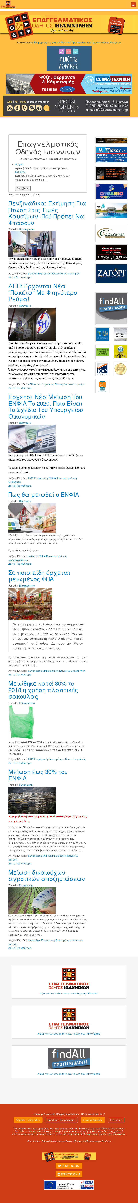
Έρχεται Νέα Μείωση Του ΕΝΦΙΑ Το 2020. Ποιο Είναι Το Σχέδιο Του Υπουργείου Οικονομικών (45, 406)
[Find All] (111, 308)
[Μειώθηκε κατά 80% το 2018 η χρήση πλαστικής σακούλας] (21, 722)
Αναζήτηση (23, 188)
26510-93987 (71, 1165)
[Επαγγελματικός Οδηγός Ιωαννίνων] (7, 4)
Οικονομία (25, 305)
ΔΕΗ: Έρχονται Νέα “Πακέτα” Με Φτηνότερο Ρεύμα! (42, 292)
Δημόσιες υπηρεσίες (28, 1120)
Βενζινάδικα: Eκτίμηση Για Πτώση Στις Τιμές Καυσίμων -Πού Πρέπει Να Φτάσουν (47, 213)
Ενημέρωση (26, 784)
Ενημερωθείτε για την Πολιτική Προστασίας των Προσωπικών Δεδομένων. (77, 42)
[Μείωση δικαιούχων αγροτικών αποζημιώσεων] (32, 900)
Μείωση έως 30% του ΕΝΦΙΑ (38, 774)
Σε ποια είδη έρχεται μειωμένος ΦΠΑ (39, 575)
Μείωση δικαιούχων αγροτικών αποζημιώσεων (46, 875)
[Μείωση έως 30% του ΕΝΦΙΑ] (32, 800)
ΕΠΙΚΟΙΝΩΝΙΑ (70, 1174)
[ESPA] (69, 1184)
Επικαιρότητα (27, 585)
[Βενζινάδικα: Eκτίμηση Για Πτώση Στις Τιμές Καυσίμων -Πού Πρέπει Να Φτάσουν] (32, 243)
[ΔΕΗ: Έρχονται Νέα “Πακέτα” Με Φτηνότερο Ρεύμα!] (32, 324)
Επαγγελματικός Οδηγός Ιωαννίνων (56, 1114)
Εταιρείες (116, 1120)
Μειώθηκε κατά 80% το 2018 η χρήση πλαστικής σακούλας (43, 689)
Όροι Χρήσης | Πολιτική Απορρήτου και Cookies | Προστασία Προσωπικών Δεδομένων (69, 1140)
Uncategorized (26, 229)
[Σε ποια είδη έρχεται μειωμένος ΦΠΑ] (30, 603)
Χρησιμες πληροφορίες (62, 1120)
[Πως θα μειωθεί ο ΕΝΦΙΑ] (32, 517)
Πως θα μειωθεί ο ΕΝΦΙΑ (43, 494)
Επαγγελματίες (93, 1120)
